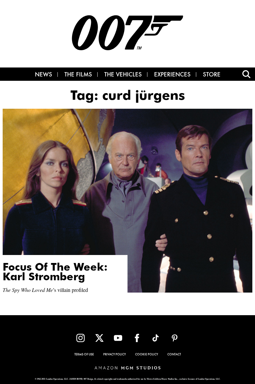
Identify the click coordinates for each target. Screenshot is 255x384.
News (43, 75)
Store (211, 75)
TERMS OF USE (84, 354)
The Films (78, 75)
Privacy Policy (114, 354)
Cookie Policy (146, 354)
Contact (174, 354)
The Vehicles (123, 75)
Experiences (172, 75)
